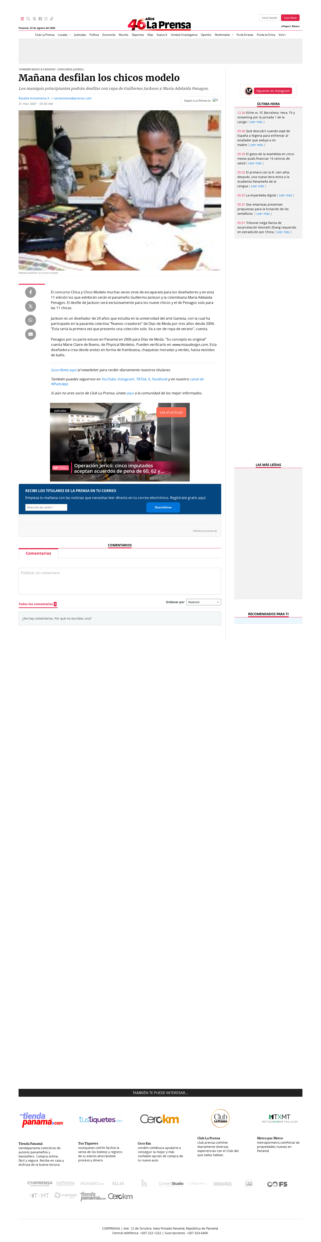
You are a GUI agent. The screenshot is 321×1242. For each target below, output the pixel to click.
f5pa (277, 1184)
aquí (130, 393)
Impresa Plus (66, 1196)
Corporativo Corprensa (41, 1184)
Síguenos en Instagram (273, 91)
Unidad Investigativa (184, 35)
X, (149, 379)
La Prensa (67, 1184)
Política (94, 35)
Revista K (145, 1185)
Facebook (159, 379)
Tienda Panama (94, 1197)
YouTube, (108, 379)
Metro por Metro (40, 1196)
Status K (162, 35)
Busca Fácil (224, 1184)
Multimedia (222, 35)
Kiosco (296, 26)
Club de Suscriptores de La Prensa (250, 1185)
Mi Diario (93, 1184)
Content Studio (171, 1184)
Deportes (138, 35)
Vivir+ (282, 35)
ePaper (285, 26)
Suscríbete (290, 17)
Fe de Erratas (244, 35)
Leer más (256, 122)
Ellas (150, 35)
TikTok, (141, 379)
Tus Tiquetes (197, 1184)
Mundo (123, 35)
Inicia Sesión (269, 17)
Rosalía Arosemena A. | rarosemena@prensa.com (55, 98)
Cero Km (120, 1196)
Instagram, (126, 379)
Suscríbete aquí (63, 369)
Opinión (206, 35)
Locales (62, 35)
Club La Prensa (44, 35)
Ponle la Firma (266, 35)
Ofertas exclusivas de (205, 530)
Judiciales (80, 35)
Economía (108, 35)
